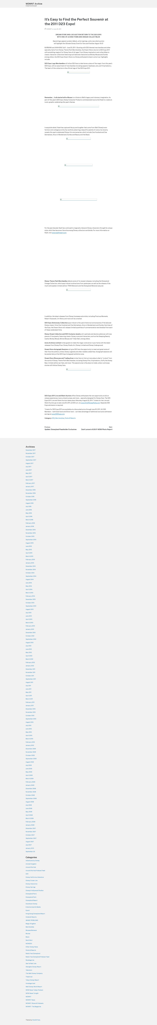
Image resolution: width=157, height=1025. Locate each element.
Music (27, 937)
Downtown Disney (31, 904)
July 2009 (29, 765)
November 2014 (31, 569)
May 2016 (29, 513)
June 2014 (29, 583)
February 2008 (30, 822)
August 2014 (30, 579)
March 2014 (29, 593)
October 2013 (30, 603)
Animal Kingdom (31, 864)
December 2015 (31, 530)
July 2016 (28, 506)
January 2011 (30, 705)
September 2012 (31, 639)
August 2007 (30, 841)
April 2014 (29, 589)
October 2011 (30, 676)
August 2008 (30, 802)
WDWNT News (30, 1000)
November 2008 (31, 792)
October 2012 (30, 636)
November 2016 (31, 493)
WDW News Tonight (32, 993)
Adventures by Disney (32, 860)
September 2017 (31, 460)
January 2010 (30, 745)
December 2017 (30, 450)
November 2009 (31, 752)
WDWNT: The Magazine (33, 1006)
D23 (53, 418)
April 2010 (29, 735)
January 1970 (30, 848)
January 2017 (30, 486)
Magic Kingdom (31, 923)
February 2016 (30, 523)
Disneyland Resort (31, 900)
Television (29, 970)
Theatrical (29, 977)
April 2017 (29, 476)
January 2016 (30, 526)
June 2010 (29, 729)
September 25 (30, 851)
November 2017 (31, 453)
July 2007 (29, 845)
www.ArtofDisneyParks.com (90, 403)
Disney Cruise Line (31, 880)
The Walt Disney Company (34, 973)
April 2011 (29, 695)
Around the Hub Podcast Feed (35, 870)
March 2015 (29, 556)
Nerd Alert (29, 940)
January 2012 (30, 666)
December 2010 (30, 709)
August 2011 (29, 682)
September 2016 (31, 500)
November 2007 (31, 831)
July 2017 (28, 466)
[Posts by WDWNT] (46, 29)
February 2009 (30, 782)
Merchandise (59, 418)
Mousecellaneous (31, 930)
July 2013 (28, 612)
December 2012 (30, 632)
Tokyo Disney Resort (32, 980)
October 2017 (30, 457)
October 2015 (30, 536)
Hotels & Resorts (31, 917)
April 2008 (29, 815)
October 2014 (30, 573)
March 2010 (29, 739)
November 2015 (31, 533)
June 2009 (29, 768)
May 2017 (29, 473)
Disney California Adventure (35, 877)
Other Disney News (32, 947)
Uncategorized (30, 983)
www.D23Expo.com (58, 414)
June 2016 (29, 510)
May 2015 (29, 549)
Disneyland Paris (31, 894)
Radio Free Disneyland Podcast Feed (37, 957)
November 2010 (31, 712)
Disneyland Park (31, 897)
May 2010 (29, 732)
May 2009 (29, 772)
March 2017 (29, 480)
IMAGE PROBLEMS (32, 920)
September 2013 (31, 606)
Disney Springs (30, 887)
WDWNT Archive (34, 3)
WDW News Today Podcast (34, 990)
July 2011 (28, 685)
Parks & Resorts (70, 418)
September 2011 (31, 679)
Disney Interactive (31, 884)
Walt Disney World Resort (34, 986)
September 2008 (31, 798)
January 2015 (30, 563)
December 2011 (30, 669)
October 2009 (30, 755)
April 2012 (29, 656)
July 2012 (28, 646)
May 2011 (28, 692)
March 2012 (29, 659)
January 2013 (30, 629)
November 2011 (30, 672)
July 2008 (29, 805)
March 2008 (30, 818)
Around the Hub (31, 867)
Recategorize (30, 960)
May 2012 (29, 652)
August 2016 (29, 503)
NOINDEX (29, 943)
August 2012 (29, 642)
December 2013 (30, 599)
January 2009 (30, 785)
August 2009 (30, 762)
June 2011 (28, 689)
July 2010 (28, 725)
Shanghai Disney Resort (33, 967)
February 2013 (30, 626)
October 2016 (30, 496)
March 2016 (29, 520)
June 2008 (29, 808)
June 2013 (29, 616)
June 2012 (29, 649)
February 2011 (30, 702)
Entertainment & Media (33, 907)
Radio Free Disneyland (33, 953)
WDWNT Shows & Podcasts (34, 1003)
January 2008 (30, 825)
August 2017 (29, 463)
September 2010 (31, 719)
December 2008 (31, 788)
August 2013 (29, 609)
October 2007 (30, 835)
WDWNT (49, 29)
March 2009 (29, 778)
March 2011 (29, 699)
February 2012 (30, 662)
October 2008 (30, 795)
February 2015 (30, 559)
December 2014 (31, 566)
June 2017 (29, 470)
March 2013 (29, 622)
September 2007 (31, 838)
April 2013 (29, 619)
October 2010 (30, 715)
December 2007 (31, 828)
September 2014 (31, 576)
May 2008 (29, 812)
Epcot (28, 910)
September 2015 (31, 539)
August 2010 (29, 722)
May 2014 (29, 586)
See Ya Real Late (31, 963)
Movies (28, 933)
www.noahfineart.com (59, 233)
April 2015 (29, 553)
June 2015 (29, 546)
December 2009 (31, 749)
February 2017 (30, 483)
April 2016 (29, 516)
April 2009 (29, 775)
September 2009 (31, 758)
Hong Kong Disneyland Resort (35, 913)
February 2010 (30, 742)
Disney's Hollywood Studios (34, 890)
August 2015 (30, 543)
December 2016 (30, 490)
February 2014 (30, 596)
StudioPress (36, 1020)
